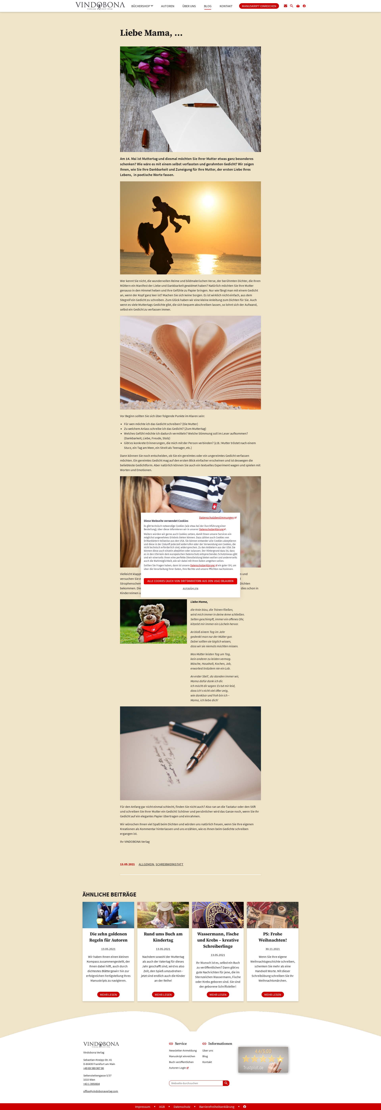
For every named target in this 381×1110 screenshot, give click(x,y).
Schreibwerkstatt (169, 864)
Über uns (207, 1050)
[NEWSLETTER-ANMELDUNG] (285, 6)
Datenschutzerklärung (211, 529)
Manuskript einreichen (182, 1056)
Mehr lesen (110, 994)
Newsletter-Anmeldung (183, 1050)
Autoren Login (177, 1068)
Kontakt (207, 1062)
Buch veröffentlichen (181, 1062)
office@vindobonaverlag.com (100, 1091)
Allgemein (146, 864)
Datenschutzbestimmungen (216, 517)
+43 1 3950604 (91, 1084)
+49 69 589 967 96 (93, 1068)
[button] (142, 6)
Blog (205, 1056)
